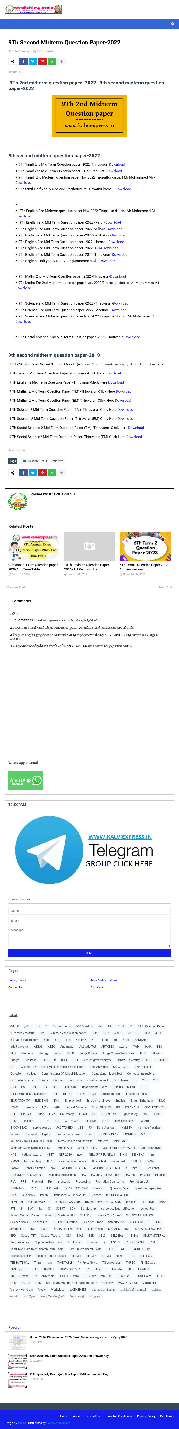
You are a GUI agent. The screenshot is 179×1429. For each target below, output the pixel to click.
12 (42, 1033)
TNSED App (148, 1262)
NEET (50, 1154)
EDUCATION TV (20, 1100)
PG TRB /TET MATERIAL (106, 1174)
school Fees (148, 1208)
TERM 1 (76, 1255)
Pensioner (153, 1168)
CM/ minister (143, 1066)
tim (50, 1262)
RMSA (162, 1201)
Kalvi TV (127, 1127)
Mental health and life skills (75, 1141)
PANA (150, 1161)
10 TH (120, 1026)
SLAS (158, 1222)
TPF (87, 1269)
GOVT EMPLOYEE (155, 1107)
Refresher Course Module (69, 1195)
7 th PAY (81, 1039)
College (31, 1073)
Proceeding (83, 1181)
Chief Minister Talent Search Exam (62, 1066)
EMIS (56, 1100)
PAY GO (136, 1168)
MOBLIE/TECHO (87, 1147)
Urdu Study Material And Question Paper (71, 1282)
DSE (55, 1093)
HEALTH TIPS (87, 1114)
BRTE (143, 1053)
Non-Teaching (33, 1161)
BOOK (70, 1053)
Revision (131, 1201)
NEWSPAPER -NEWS (102, 1154)
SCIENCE (85, 1215)
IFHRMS (91, 1120)
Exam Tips (30, 1107)
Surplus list (74, 1242)
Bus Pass (30, 1060)
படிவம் (13, 1296)
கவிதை (156, 1289)
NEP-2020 (65, 1154)
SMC (32, 1228)
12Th (106, 1033)
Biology (43, 1053)
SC (49, 1208)
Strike (134, 1235)
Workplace (57, 1289)
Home (64, 1416)
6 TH (58, 1039)
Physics (145, 1174)
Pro (50, 1181)
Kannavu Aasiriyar (149, 1127)
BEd (159, 1046)
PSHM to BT (18, 1188)
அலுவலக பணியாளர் (103, 1289)
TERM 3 (106, 1255)
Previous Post (16, 587)
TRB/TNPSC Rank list (97, 1276)
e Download (135, 428)
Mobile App (65, 1147)
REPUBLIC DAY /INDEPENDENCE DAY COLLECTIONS (88, 1201)
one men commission (73, 1161)
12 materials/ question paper (67, 1033)
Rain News (28, 1195)
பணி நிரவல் (29, 1296)
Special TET (28, 1235)
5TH (46, 1039)
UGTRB (25, 1282)
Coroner (58, 1080)
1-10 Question (21, 51)
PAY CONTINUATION (73, 1168)
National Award (31, 1154)
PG (84, 1174)
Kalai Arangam (106, 1127)
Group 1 (26, 1114)
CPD (145, 1080)
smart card (17, 1228)
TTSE (160, 1276)
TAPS (110, 1249)
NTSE (50, 1161)
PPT (23, 1181)
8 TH (105, 1039)
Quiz (13, 1195)
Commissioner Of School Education (64, 1073)
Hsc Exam (27, 1120)
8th (116, 1039)
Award (123, 1046)
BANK (148, 1046)
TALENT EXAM (134, 1242)
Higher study (129, 1114)
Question (99, 1188)
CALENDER (49, 1060)
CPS (155, 1080)
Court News (121, 1080)
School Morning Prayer (24, 1215)
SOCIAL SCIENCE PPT (67, 1228)
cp (135, 1080)
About (77, 1416)
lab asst (15, 1134)
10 (109, 1026)
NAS (13, 1154)
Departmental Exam (94, 1087)
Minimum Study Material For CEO (31, 1147)
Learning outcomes (68, 1134)
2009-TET (134, 1033)
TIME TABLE (64, 1262)
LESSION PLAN (109, 1134)
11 (131, 1026)
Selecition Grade (93, 1222)
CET (13, 1066)
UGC (13, 1282)
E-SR (93, 1093)
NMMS (14, 1161)
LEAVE (90, 1134)
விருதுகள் (95, 1296)
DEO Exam (70, 1087)
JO (90, 1127)
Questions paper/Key (148, 1188)
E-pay (81, 1093)
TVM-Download (106, 248)
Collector (16, 1073)
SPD (13, 1235)
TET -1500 (145, 1255)
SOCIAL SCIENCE (119, 1228)
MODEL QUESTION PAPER (119, 1147)
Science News (19, 1222)
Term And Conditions (104, 980)
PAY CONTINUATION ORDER (109, 1168)
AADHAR (140, 1039)
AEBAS (38, 1046)
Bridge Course (88, 1053)
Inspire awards (41, 1127)
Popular (14, 1327)
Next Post (165, 587)
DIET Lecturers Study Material (28, 1093)
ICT (57, 1120)
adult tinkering (19, 1046)
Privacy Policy (17, 980)
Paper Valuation (35, 1168)
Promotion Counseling (110, 1181)
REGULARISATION (117, 1195)
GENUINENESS (101, 1107)
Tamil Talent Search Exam (85, 1249)
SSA (68, 1235)
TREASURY (123, 1276)
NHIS (123, 1154)
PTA (33, 1188)
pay (53, 1168)
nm (152, 1154)
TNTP (34, 1269)
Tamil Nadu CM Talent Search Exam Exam (37, 1249)
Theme (22, 1423)
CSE (23, 1087)
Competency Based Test (107, 1073)
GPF (13, 1114)
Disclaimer (97, 987)
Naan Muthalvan (151, 1147)
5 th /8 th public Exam (24, 1039)
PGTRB (130, 1174)
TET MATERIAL (19, 1262)
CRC (13, 1087)
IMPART (144, 1120)
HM (145, 1114)
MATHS (145, 1134)
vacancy (107, 1282)
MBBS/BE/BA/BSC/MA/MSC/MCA (31, 1141)
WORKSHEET (78, 1289)
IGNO (105, 1120)
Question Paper (119, 1188)
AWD (136, 1046)
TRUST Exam (143, 1276)
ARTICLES (107, 1046)
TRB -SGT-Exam (69, 1276)
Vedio (42, 1289)
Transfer (117, 1269)
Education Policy (136, 1093)
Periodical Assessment (62, 1174)
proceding (64, 1181)
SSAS (80, 1235)
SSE (91, 1235)
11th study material (22, 1033)
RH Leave (148, 1201)
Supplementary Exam (48, 1242)
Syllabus (92, 1242)
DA (46, 1087)
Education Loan (111, 1093)
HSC (13, 1120)
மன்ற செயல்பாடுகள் (53, 1296)
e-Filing (67, 1093)
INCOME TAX (18, 1127)
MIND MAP (120, 1141)
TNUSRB (49, 1269)
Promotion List (138, 1181)
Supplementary (20, 1242)
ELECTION (41, 1100)
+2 (39, 1026)
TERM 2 (91, 1255)
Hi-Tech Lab (108, 1114)
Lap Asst (31, 1134)
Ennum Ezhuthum (141, 1100)
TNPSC (130, 1262)
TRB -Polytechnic (43, 1276)
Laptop (46, 1134)
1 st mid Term (61, 1026)
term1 (120, 1255)
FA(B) (56, 1107)
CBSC (64, 1060)
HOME (157, 1114)
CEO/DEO (161, 1060)
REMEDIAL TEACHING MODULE (30, 1201)
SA (40, 1208)
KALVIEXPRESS (61, 494)
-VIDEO (14, 1026)
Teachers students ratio (51, 1255)
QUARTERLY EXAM (76, 1188)
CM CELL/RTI (121, 1066)
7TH (94, 1039)
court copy (75, 1080)
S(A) (30, 1208)
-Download (132, 337)
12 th (94, 1033)
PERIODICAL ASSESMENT (26, 1174)
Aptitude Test (87, 1046)
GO (118, 1107)
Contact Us (15, 987)
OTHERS (136, 1161)
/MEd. (28, 1026)
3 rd (147, 1033)
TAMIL (153, 1242)
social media (95, 1228)
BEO (13, 1053)
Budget (14, 1060)
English (120, 1100)
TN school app (111, 1262)
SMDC (44, 1228)
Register (96, 1195)
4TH (158, 1033)
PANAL (14, 1168)
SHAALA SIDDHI (139, 1222)
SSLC (102, 1235)
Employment (73, 1100)
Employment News (98, 1100)
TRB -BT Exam (19, 1276)
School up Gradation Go (60, 1215)
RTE (12, 1208)
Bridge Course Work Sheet (118, 1053)
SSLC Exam (118, 1235)
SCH (73, 1208)
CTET (35, 1087)
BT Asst (157, 1053)
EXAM (14, 1107)
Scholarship (88, 1208)
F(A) (45, 1107)
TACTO (115, 1242)
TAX (122, 1249)
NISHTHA (138, 1154)
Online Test (118, 1161)
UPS (38, 1282)
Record (44, 1195)
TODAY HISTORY (69, 1269)
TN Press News (87, 1262)
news (80, 1154)
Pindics (160, 1174)
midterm (58, 461)
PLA (13, 1181)
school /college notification (118, 1208)
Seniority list (116, 1222)
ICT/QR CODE (72, 1120)
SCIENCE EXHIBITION (139, 1215)
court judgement (97, 1080)
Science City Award (109, 1215)
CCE (76, 1060)
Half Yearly (67, 1114)
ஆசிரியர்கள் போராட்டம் (133, 1289)
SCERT (60, 1208)
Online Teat (99, 1161)
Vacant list (149, 1282)
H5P (52, 1114)
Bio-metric (27, 1053)
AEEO (51, 1046)
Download (117, 164)
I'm (47, 1120)
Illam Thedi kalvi (124, 1120)
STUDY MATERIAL (154, 1235)
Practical (37, 1181)
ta (104, 1242)
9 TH (45, 461)
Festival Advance (75, 1107)
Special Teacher (51, 1235)
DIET (144, 1087)
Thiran (38, 1262)
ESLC (161, 1100)
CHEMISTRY (28, 1066)
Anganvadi (67, 1046)
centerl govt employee (98, 1060)
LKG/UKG (130, 1134)
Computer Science (21, 1080)
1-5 (100, 1026)
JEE (80, 1127)
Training (101, 1269)
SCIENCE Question (65, 1222)
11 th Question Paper (151, 1026)
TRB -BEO (143, 1269)
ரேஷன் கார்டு (77, 1296)
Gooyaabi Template (58, 1423)
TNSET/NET (18, 1269)
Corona (43, 1080)
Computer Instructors (140, 1073)
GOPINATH (132, 1107)
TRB (129, 1269)
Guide (40, 1114)
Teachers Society (20, 1255)
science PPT (40, 1222)
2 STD (118, 1033)
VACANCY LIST (127, 1282)
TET (131, 1255)
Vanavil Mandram (21, 1289)
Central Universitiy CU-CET (133, 1060)
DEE (55, 1087)
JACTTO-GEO (64, 1127)
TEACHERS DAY (140, 1249)
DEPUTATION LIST (124, 1087)
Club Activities (99, 1066)
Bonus (58, 1053)
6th (68, 1039)
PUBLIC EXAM (50, 1188)
